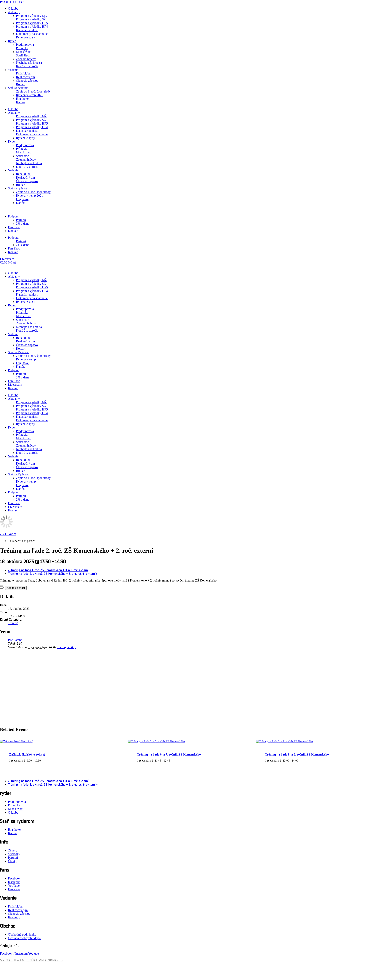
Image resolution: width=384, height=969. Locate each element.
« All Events (8, 534)
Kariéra (20, 102)
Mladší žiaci (23, 51)
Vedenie (13, 69)
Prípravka (22, 48)
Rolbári (20, 84)
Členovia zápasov (27, 80)
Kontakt (13, 230)
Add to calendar (16, 587)
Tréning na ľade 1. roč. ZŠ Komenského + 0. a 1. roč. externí (48, 570)
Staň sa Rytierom (18, 352)
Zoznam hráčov (26, 59)
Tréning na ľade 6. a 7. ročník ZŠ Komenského (169, 754)
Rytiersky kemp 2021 (29, 95)
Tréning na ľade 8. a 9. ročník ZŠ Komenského (297, 754)
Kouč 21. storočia (27, 66)
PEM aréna (15, 640)
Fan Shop (14, 227)
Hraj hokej (22, 98)
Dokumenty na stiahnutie (32, 33)
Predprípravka (25, 44)
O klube (13, 8)
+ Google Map (66, 647)
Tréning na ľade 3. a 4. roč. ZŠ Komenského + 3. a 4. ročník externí (53, 574)
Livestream (15, 384)
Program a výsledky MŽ (31, 15)
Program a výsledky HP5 (32, 23)
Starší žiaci (23, 55)
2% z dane (22, 223)
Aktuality (14, 12)
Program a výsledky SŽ (31, 19)
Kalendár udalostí (27, 30)
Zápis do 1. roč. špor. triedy (33, 91)
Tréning (13, 623)
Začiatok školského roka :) (27, 754)
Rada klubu (23, 73)
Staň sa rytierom (18, 88)
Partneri (21, 220)
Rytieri (12, 41)
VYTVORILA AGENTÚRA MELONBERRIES (31, 960)
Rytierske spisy (25, 37)
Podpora (13, 216)
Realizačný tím (25, 77)
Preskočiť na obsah (12, 1)
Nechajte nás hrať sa (29, 62)
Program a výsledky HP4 (32, 26)
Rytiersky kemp (26, 359)
